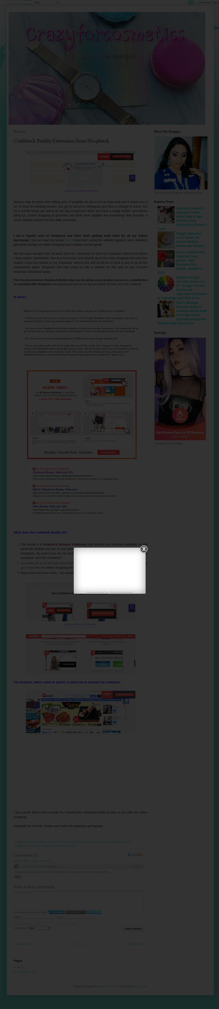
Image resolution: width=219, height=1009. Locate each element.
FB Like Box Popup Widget (121, 592)
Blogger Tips (102, 592)
